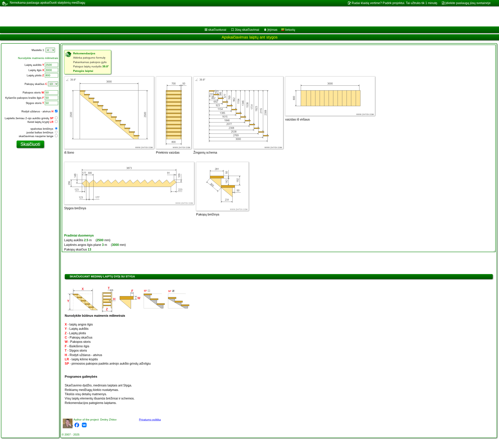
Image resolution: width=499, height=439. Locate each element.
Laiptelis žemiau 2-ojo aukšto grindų (29, 118)
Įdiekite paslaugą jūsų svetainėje (468, 3)
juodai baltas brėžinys (40, 132)
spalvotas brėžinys (42, 128)
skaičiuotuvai (217, 29)
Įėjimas (272, 29)
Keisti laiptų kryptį (40, 121)
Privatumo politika (150, 419)
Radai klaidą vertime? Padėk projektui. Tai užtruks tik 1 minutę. (395, 3)
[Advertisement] (118, 16)
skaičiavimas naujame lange (36, 136)
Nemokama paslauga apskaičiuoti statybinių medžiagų (47, 2)
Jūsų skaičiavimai (247, 29)
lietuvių (289, 29)
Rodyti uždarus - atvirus (37, 111)
